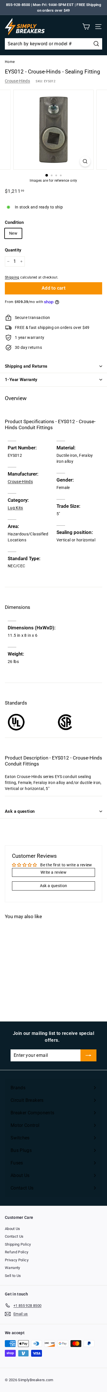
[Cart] (86, 26)
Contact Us (14, 1236)
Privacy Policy (17, 1260)
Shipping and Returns (26, 366)
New (13, 233)
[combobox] (53, 44)
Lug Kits (15, 507)
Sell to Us (13, 1276)
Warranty (12, 1268)
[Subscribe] (88, 1055)
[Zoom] (85, 161)
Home (10, 62)
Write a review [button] (53, 872)
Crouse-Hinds (17, 81)
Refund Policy (17, 1252)
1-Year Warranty (21, 379)
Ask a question (20, 811)
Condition (14, 222)
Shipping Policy (18, 1244)
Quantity (13, 250)
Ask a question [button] (53, 885)
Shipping (12, 277)
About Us (12, 1229)
